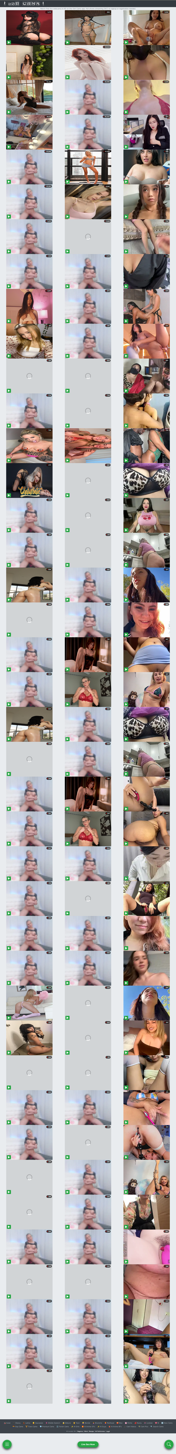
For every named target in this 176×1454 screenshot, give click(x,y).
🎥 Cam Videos (130, 1426)
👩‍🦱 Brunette (97, 1423)
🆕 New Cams (167, 1423)
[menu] (7, 1444)
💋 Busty (138, 1423)
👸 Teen (76, 1423)
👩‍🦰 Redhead (109, 1423)
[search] (168, 1444)
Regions (80, 1431)
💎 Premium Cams (47, 1426)
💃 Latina (26, 1423)
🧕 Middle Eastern (52, 1423)
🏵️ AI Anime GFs (88, 1426)
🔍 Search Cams (157, 1426)
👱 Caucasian (37, 1423)
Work (86, 1431)
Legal (108, 1431)
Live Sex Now (88, 1444)
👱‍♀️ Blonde (86, 1423)
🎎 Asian (7, 1423)
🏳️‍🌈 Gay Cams (18, 1426)
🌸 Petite (128, 1423)
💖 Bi (157, 1423)
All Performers (100, 1431)
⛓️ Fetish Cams (62, 1426)
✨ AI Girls (75, 1426)
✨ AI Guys (101, 1426)
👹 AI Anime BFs (115, 1426)
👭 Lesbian (148, 1423)
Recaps (91, 1431)
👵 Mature (66, 1423)
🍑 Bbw (119, 1423)
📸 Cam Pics (143, 1426)
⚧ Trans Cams (31, 1426)
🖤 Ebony (16, 1423)
